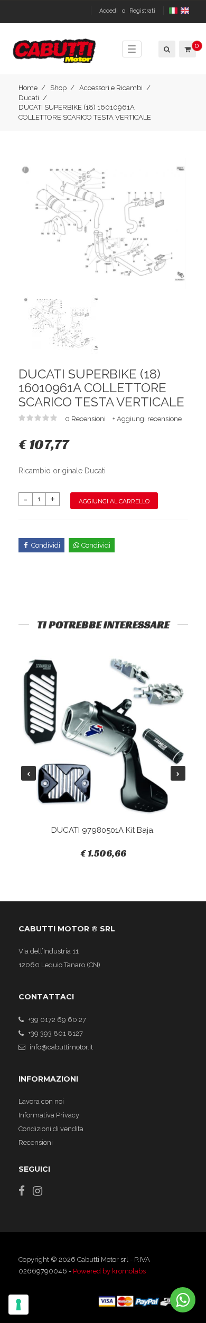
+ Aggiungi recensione (147, 419)
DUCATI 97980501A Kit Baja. (103, 830)
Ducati (28, 98)
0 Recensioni (86, 419)
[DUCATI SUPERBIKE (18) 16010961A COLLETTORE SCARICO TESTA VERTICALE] (103, 223)
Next (178, 773)
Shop (58, 88)
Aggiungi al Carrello (114, 501)
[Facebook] (21, 1190)
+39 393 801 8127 (55, 1033)
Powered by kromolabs (109, 1271)
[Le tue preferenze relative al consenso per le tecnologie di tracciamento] (18, 1305)
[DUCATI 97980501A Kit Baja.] (103, 736)
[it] (174, 10)
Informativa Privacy (48, 1115)
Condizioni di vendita (50, 1129)
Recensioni (35, 1142)
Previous (28, 773)
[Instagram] (37, 1190)
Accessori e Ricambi (111, 88)
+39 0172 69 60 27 (57, 1020)
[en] (186, 10)
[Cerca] (166, 49)
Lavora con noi (41, 1101)
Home (28, 88)
